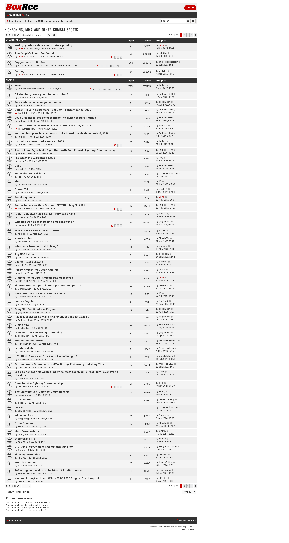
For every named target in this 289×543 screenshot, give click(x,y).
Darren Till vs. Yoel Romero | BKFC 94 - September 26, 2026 (53, 110)
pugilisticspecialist (168, 61)
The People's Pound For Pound (34, 53)
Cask (20, 378)
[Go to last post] (166, 45)
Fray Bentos (165, 470)
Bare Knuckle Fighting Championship (39, 383)
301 (120, 89)
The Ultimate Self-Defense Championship (42, 391)
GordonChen (24, 249)
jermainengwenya (27, 343)
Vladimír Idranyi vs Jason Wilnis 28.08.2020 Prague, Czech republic (58, 478)
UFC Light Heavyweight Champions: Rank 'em (44, 446)
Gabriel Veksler (24, 348)
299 (109, 89)
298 (104, 89)
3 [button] (188, 34)
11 (107, 66)
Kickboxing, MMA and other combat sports (41, 29)
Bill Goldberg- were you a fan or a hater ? (41, 94)
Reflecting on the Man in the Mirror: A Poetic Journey (49, 470)
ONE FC (19, 407)
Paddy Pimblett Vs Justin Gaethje (37, 270)
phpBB (163, 527)
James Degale (24, 301)
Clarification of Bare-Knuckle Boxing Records (44, 277)
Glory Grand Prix (25, 439)
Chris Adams (23, 399)
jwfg (20, 465)
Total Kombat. (24, 238)
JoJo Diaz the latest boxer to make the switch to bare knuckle (55, 117)
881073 (21, 105)
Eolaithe (163, 53)
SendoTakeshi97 (26, 473)
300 (115, 89)
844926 (163, 70)
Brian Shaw (22, 324)
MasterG (22, 169)
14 (117, 66)
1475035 (22, 457)
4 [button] (191, 34)
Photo (18, 181)
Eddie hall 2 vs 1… (25, 415)
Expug (162, 391)
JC (160, 181)
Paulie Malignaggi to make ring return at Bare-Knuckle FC (52, 317)
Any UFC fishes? (25, 254)
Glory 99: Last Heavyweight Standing (38, 332)
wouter (162, 230)
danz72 (163, 213)
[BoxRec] (30, 7)
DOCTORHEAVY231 (27, 281)
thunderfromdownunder (30, 88)
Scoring (19, 71)
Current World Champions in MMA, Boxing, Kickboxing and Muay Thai (59, 364)
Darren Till (21, 189)
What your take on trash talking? (36, 246)
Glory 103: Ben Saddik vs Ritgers (35, 309)
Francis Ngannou (26, 462)
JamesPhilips (24, 410)
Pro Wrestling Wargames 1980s (35, 158)
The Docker (23, 328)
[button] (195, 35)
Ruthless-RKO (166, 94)
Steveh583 (23, 241)
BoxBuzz (22, 426)
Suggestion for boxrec (29, 340)
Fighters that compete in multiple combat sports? (48, 285)
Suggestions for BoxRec (30, 62)
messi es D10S (25, 367)
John (21, 48)
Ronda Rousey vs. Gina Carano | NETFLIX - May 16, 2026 (50, 205)
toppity (21, 217)
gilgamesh (164, 101)
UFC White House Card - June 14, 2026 (39, 141)
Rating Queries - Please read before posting (43, 45)
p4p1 (161, 382)
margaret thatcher (168, 173)
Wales (21, 273)
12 (110, 66)
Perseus (22, 225)
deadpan (23, 257)
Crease (162, 415)
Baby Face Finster (168, 446)
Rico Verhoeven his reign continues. (38, 102)
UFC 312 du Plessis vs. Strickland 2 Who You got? (46, 356)
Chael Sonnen (24, 423)
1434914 (22, 481)
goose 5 (22, 97)
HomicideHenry (25, 395)
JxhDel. (162, 85)
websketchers (25, 359)
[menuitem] (25, 15)
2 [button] (184, 34)
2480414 (163, 125)
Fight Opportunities (27, 454)
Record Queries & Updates (63, 65)
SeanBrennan (166, 324)
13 (113, 66)
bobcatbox (23, 386)
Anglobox (23, 233)
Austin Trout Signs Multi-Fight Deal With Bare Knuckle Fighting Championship (65, 150)
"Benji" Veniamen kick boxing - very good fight (45, 214)
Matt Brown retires (27, 431)
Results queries (25, 197)
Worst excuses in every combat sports (40, 293)
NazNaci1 (163, 301)
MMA (18, 85)
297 (99, 89)
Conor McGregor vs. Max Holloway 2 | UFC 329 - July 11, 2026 (53, 125)
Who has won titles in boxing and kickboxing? (44, 221)
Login (190, 7)
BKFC (18, 165)
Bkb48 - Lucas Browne (29, 262)
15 (120, 66)
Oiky (161, 157)
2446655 (22, 184)
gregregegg (24, 418)
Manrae (22, 65)
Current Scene (56, 48)
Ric (19, 176)
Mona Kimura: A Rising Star (32, 173)
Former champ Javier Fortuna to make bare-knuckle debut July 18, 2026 (62, 133)
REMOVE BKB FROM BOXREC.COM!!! (37, 230)
